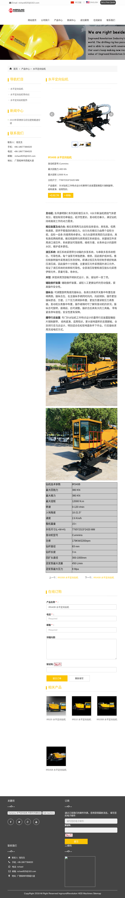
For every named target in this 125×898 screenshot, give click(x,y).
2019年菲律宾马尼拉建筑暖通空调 (25, 121)
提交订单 (57, 678)
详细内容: (51, 637)
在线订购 (55, 195)
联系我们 (111, 20)
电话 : (50, 614)
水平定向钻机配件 (18, 100)
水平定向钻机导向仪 (20, 94)
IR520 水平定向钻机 (56, 719)
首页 (15, 69)
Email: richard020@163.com (25, 3)
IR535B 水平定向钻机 (68, 577)
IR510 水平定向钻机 (81, 719)
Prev (52, 114)
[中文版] (76, 2)
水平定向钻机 (39, 69)
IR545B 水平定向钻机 (103, 577)
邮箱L (68, 195)
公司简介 (45, 20)
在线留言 (97, 20)
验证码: (50, 664)
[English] (92, 2)
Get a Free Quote (108, 2)
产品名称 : (52, 602)
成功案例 (84, 20)
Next (111, 114)
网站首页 (32, 20)
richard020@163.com (25, 156)
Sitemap (97, 893)
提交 (76, 841)
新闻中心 (71, 20)
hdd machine (48, 813)
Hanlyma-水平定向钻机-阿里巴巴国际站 (24, 813)
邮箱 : (50, 625)
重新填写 (79, 678)
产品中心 (58, 20)
